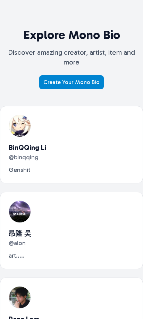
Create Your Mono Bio (71, 82)
